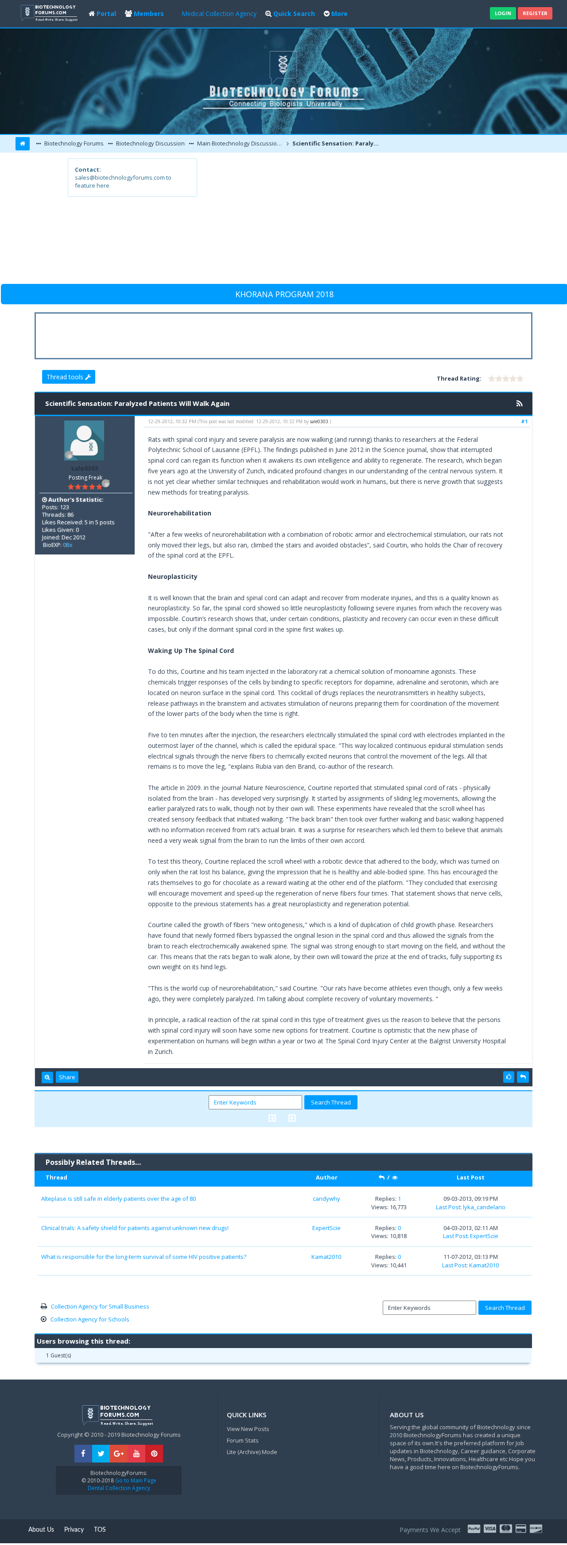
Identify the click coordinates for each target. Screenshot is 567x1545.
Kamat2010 (326, 1257)
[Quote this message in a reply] (523, 1077)
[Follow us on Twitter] (101, 1454)
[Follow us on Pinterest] (154, 1454)
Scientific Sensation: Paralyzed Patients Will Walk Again (336, 143)
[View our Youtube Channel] (136, 1454)
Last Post (448, 1207)
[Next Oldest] (272, 1118)
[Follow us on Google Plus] (119, 1454)
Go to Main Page (135, 1480)
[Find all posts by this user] (47, 1077)
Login (503, 13)
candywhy (326, 1199)
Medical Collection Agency (219, 13)
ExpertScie (326, 1228)
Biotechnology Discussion (150, 143)
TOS (100, 1530)
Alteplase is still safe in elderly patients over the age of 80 (118, 1199)
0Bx (67, 545)
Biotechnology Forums (73, 143)
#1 (524, 421)
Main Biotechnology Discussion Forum (240, 143)
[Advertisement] (348, 220)
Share (67, 1077)
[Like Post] (508, 1077)
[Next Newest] (292, 1118)
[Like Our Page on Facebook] (83, 1454)
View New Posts (248, 1429)
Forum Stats (243, 1440)
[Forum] (50, 12)
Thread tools (66, 377)
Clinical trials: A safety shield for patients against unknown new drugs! (135, 1228)
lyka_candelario (484, 1207)
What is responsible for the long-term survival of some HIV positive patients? (143, 1257)
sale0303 (84, 468)
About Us (41, 1530)
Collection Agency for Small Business (100, 1306)
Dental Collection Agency (119, 1488)
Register (535, 13)
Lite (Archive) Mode (252, 1452)
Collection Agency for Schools (89, 1319)
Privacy (74, 1530)
